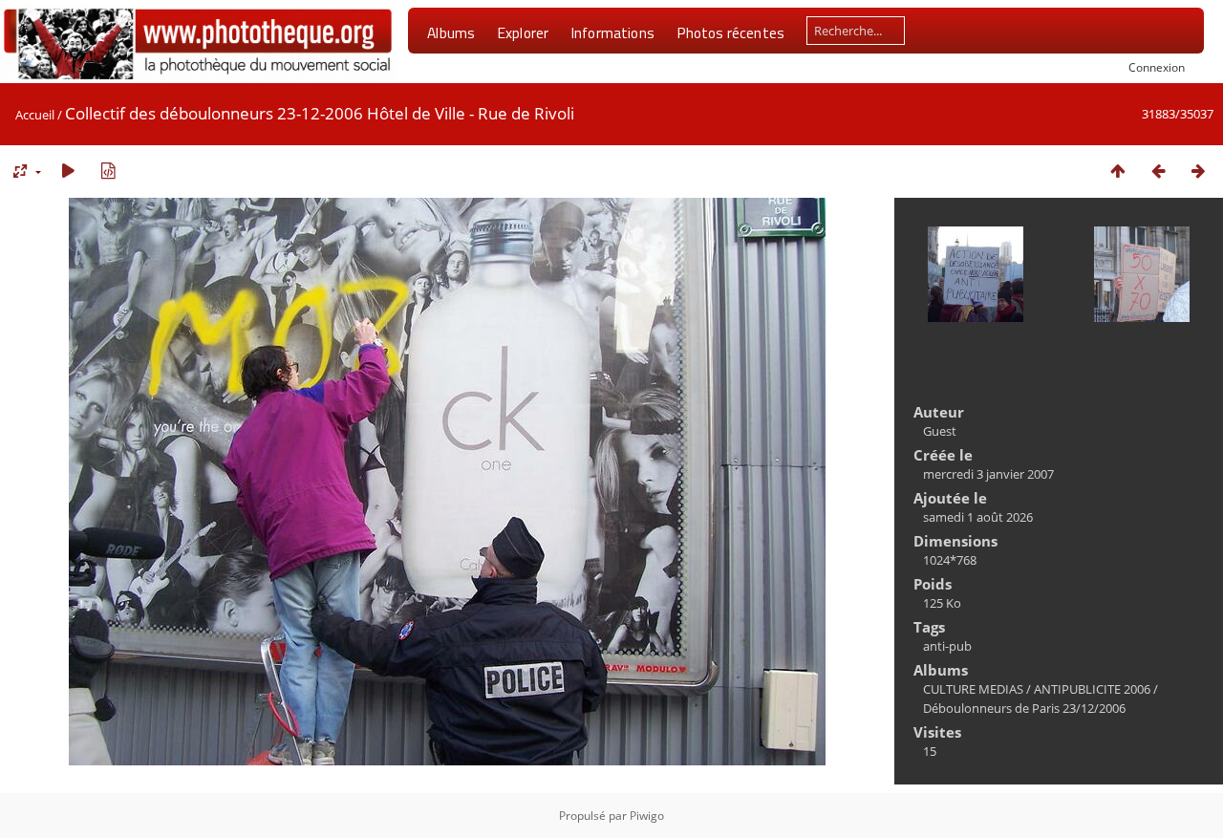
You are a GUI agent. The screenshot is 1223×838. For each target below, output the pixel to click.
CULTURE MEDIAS (973, 689)
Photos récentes (730, 32)
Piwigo (647, 815)
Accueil (34, 114)
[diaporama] (68, 171)
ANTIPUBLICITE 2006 (1092, 689)
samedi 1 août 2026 (978, 517)
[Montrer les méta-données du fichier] (108, 171)
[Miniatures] (1118, 171)
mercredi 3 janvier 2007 (988, 474)
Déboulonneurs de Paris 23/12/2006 (1024, 708)
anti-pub (947, 646)
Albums (451, 32)
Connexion (1156, 67)
